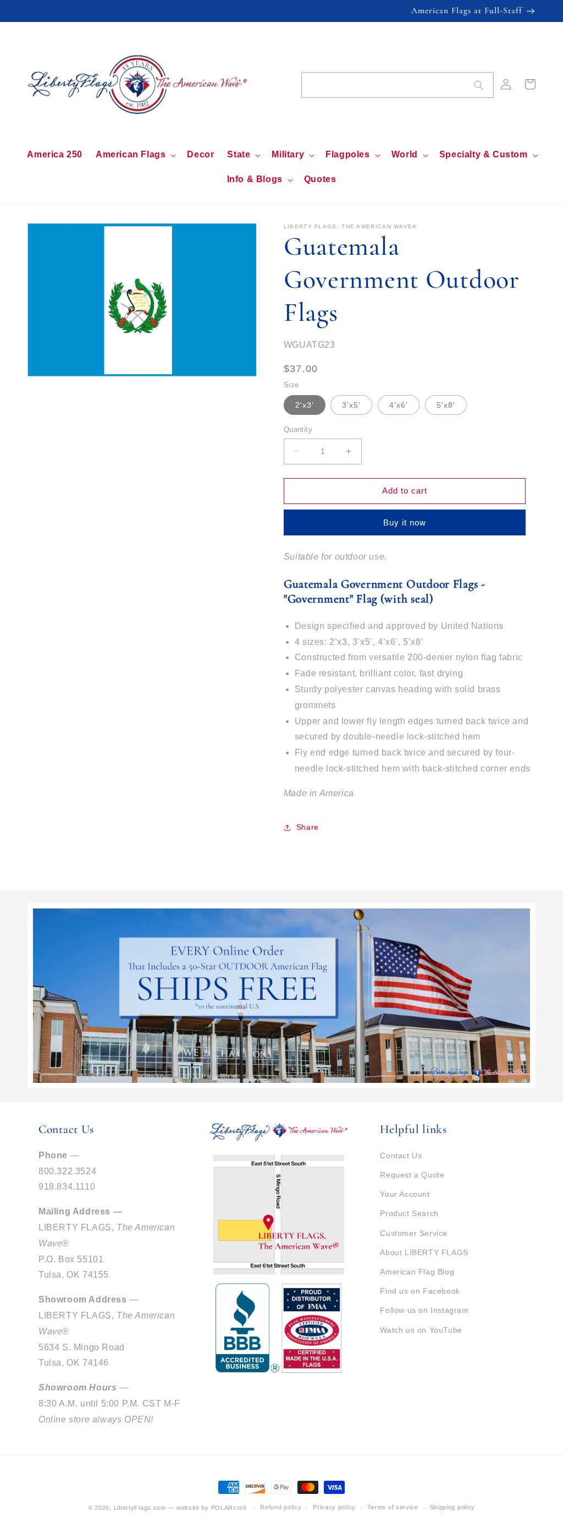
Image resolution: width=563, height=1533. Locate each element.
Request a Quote (412, 1174)
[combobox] (397, 85)
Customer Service (414, 1233)
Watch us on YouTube (421, 1330)
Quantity (298, 429)
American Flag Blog (417, 1271)
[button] (134, 155)
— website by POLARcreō (207, 1507)
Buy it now (404, 522)
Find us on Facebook (420, 1290)
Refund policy (280, 1507)
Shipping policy (453, 1507)
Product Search (409, 1213)
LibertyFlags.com (140, 1507)
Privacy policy (334, 1507)
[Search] (479, 85)
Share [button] (307, 827)
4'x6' (398, 405)
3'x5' (351, 405)
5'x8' (446, 405)
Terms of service (392, 1507)
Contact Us (401, 1155)
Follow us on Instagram (424, 1310)
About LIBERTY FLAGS (424, 1252)
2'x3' (304, 405)
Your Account (404, 1194)
